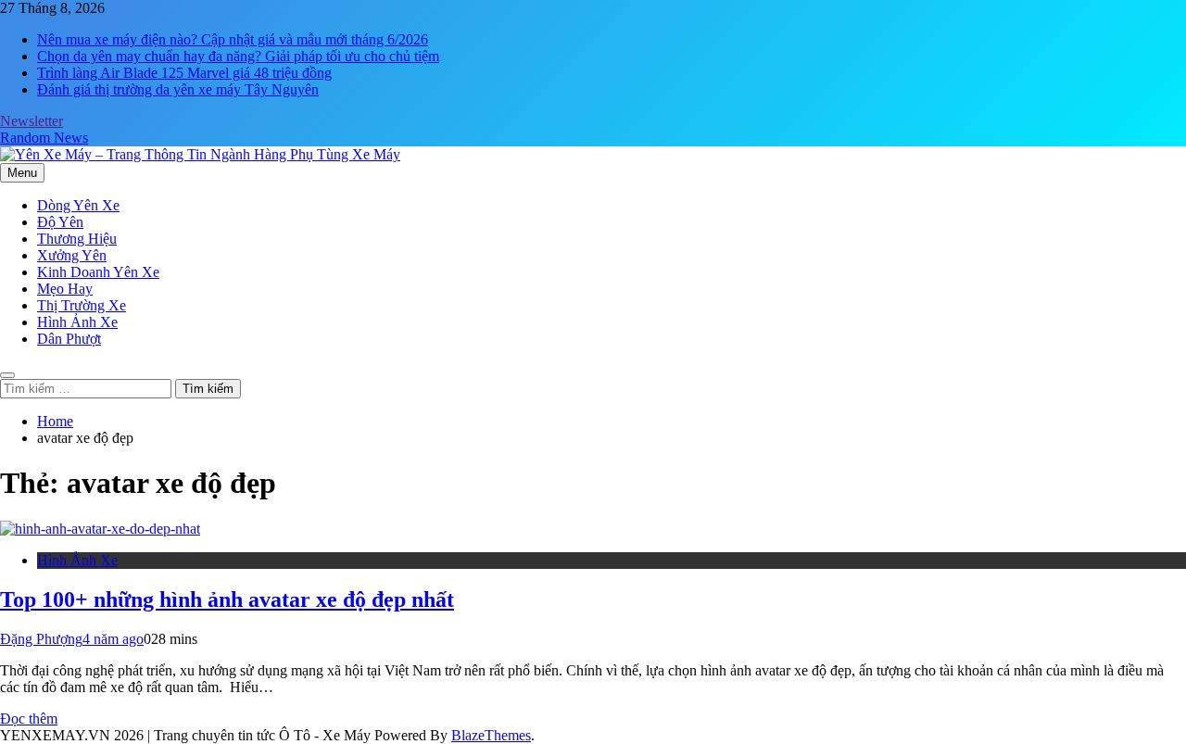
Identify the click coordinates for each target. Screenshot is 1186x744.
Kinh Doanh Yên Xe (98, 272)
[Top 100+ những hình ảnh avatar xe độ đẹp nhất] (100, 528)
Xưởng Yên (72, 255)
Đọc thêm (28, 718)
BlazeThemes (491, 735)
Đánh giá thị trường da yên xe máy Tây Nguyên (178, 89)
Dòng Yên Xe (78, 205)
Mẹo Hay (65, 288)
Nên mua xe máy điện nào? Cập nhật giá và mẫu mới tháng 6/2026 (232, 39)
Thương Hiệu (77, 238)
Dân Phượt (69, 339)
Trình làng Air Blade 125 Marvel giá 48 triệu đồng (184, 73)
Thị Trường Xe (81, 305)
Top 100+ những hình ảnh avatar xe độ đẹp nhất (227, 599)
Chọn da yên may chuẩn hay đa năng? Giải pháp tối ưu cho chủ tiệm (238, 56)
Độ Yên (60, 222)
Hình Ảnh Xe (77, 322)
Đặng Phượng (41, 639)
